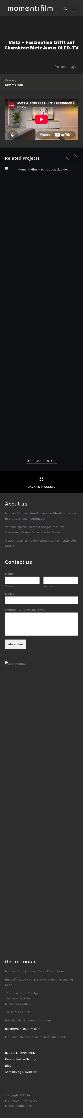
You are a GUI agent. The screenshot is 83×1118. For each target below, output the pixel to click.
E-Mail (10, 593)
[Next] (75, 157)
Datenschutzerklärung (20, 1059)
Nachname (49, 586)
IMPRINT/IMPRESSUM (20, 1053)
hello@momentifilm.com (22, 1029)
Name (10, 573)
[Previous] (68, 157)
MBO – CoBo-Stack (41, 461)
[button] (73, 8)
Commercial (14, 85)
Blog (8, 1065)
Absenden (15, 644)
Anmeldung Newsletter (21, 1072)
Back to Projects (41, 487)
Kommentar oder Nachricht (26, 609)
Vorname (10, 586)
